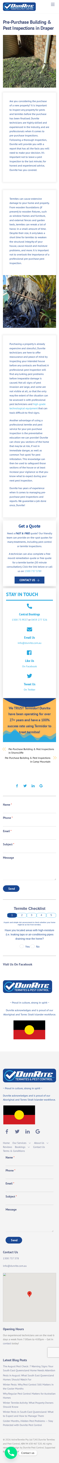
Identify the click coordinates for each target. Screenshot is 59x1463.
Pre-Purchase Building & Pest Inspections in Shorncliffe (31, 750)
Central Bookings (29, 614)
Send (11, 889)
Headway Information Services (21, 1451)
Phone (8, 818)
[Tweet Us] (29, 676)
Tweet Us (29, 684)
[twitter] (25, 785)
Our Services (19, 1142)
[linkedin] (33, 785)
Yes (27, 946)
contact (7, 1343)
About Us (39, 1142)
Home (6, 1142)
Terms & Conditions (14, 1150)
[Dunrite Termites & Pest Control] (19, 9)
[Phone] (11, 1453)
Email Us (29, 637)
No (37, 946)
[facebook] (17, 785)
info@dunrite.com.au (29, 643)
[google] (41, 785)
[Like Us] (29, 653)
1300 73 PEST (20, 619)
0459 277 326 (39, 619)
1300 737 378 (32, 571)
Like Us (29, 661)
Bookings (20, 1147)
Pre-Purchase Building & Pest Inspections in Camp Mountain (27, 759)
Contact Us (27, 580)
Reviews (7, 1147)
